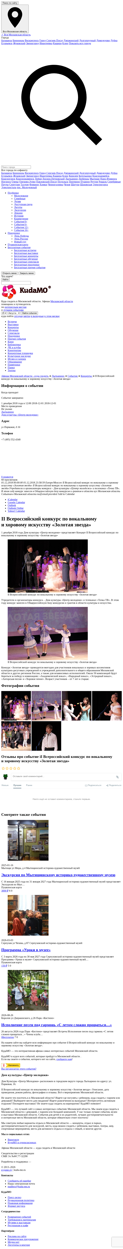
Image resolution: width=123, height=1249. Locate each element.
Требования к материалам (22, 1219)
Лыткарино (71, 178)
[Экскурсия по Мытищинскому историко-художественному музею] (61, 840)
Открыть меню (10, 273)
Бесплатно (7, 1037)
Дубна (114, 40)
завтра (26, 316)
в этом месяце (52, 316)
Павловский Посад (46, 181)
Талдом (24, 184)
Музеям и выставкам (19, 1222)
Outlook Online (16, 508)
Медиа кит (13, 1242)
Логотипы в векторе (19, 1245)
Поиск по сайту (10, 3)
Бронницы (18, 40)
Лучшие (17, 785)
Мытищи (95, 178)
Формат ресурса (16, 1206)
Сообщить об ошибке (19, 1180)
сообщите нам (64, 1059)
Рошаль (103, 181)
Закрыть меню (27, 273)
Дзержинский (71, 40)
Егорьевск (6, 43)
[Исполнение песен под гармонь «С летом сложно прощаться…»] (61, 990)
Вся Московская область (16, 34)
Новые (5, 785)
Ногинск (6, 181)
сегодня (18, 316)
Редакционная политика (21, 1200)
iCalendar (12, 499)
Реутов (94, 181)
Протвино (74, 181)
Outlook (12, 505)
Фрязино (34, 184)
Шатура (75, 184)
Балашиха (6, 40)
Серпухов (14, 184)
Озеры (15, 181)
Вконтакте (13, 1139)
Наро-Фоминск (108, 178)
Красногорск (8, 178)
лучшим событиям (13, 310)
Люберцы (83, 178)
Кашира (57, 43)
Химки (43, 184)
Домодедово (103, 40)
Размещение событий (19, 1216)
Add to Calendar (66, 494)
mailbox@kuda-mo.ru (19, 1186)
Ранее (29, 785)
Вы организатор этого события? (18, 1068)
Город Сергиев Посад (51, 40)
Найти (5, 279)
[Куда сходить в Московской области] (36, 298)
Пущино (85, 181)
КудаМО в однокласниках (22, 1142)
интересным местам (15, 307)
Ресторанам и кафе (18, 1225)
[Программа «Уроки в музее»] (61, 915)
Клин (65, 43)
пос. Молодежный (27, 187)
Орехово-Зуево (27, 181)
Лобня (38, 178)
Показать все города (80, 43)
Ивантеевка (46, 43)
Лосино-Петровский (53, 178)
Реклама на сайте (17, 1236)
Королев (73, 176)
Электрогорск (100, 184)
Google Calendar (16, 502)
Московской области (61, 301)
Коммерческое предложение (23, 1239)
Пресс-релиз (14, 1197)
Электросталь (8, 187)
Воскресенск (32, 40)
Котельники (85, 176)
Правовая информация (20, 1203)
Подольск (63, 181)
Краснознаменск (25, 178)
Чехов (67, 184)
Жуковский (19, 43)
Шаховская (86, 184)
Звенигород (32, 43)
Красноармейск (100, 176)
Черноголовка (55, 184)
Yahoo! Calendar (16, 511)
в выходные (37, 316)
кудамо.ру (6, 1170)
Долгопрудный (87, 40)
